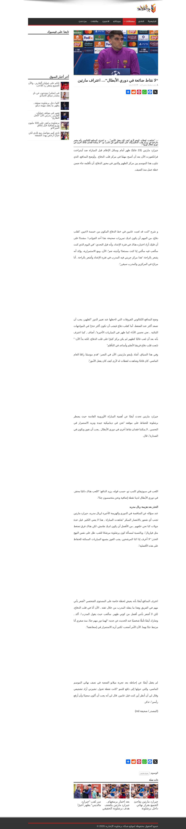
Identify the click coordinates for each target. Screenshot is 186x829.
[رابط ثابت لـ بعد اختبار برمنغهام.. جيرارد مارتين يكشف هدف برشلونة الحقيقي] (115, 797)
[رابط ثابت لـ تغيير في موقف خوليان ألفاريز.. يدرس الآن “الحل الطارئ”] (65, 119)
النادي (141, 21)
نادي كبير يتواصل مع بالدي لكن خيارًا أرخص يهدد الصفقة (44, 134)
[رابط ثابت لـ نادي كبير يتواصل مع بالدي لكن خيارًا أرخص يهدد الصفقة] (65, 139)
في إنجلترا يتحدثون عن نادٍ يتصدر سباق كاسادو (46, 94)
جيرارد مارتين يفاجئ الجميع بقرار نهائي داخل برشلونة (146, 805)
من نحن (83, 21)
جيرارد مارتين (144, 773)
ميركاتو (117, 21)
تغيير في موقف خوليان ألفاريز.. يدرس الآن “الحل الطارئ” (46, 115)
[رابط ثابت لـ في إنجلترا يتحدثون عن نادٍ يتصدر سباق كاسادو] (65, 99)
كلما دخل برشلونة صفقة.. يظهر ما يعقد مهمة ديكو (46, 104)
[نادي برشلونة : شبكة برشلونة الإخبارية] (145, 11)
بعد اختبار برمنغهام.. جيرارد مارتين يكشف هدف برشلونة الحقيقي (115, 805)
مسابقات (130, 21)
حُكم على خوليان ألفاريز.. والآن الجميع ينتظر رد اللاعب (43, 84)
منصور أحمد (143, 85)
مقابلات (94, 21)
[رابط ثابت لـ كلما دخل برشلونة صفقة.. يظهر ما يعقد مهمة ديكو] (65, 109)
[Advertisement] (116, 117)
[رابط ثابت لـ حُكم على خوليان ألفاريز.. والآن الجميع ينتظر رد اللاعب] (65, 89)
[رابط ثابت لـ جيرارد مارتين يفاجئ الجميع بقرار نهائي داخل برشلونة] (144, 797)
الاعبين (105, 21)
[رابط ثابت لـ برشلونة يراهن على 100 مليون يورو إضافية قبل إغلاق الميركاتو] (65, 129)
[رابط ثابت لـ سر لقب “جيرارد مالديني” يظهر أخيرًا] (87, 797)
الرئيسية (152, 21)
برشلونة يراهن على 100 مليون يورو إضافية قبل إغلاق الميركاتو (43, 125)
